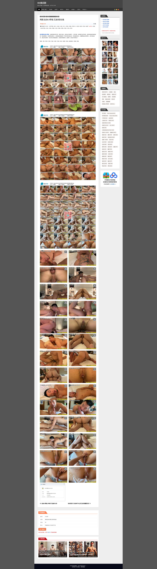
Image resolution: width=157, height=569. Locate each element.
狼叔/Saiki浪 (107, 99)
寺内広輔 (113, 96)
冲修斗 (103, 101)
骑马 (71, 28)
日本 (62, 9)
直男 (79, 9)
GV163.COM (106, 19)
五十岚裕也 (104, 96)
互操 (40, 16)
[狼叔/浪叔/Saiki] (104, 48)
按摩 (51, 9)
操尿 (81, 26)
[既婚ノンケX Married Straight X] (104, 59)
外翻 (70, 26)
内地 (46, 16)
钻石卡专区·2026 (47, 552)
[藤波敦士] (110, 81)
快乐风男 (104, 94)
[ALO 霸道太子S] (115, 59)
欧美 (68, 9)
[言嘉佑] (104, 54)
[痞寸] (110, 59)
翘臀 (110, 149)
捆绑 (110, 134)
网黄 (58, 16)
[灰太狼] (115, 81)
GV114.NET (105, 27)
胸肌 (53, 28)
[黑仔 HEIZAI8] (104, 65)
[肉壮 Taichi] (115, 76)
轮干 (110, 158)
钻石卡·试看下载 (88, 552)
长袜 (68, 28)
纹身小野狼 (43, 28)
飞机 (51, 552)
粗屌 (110, 146)
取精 (74, 9)
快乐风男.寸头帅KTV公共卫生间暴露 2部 (78, 503)
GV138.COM (106, 23)
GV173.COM (106, 21)
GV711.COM (106, 25)
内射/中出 (105, 125)
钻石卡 (49, 532)
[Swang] (115, 43)
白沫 (104, 142)
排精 (78, 26)
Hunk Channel (111, 113)
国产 (57, 9)
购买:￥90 (44, 23)
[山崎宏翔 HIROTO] (104, 43)
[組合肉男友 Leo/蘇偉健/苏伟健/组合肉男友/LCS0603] (110, 48)
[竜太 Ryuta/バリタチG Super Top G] (110, 54)
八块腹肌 (110, 91)
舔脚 (104, 156)
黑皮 (104, 165)
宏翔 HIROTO (104, 91)
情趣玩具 (113, 132)
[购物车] (116, 9)
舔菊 (59, 28)
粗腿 (115, 146)
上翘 (111, 118)
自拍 (56, 28)
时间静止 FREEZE (105, 103)
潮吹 (91, 26)
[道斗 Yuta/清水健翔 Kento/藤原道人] (110, 65)
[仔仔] (104, 76)
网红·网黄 (45, 9)
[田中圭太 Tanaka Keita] (115, 65)
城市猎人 (109, 94)
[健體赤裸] (104, 70)
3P (104, 113)
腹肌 (104, 153)
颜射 (110, 161)
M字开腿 (51, 26)
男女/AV (113, 99)
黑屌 (110, 163)
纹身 (94, 26)
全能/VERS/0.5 (106, 122)
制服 (74, 552)
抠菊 (104, 134)
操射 (104, 137)
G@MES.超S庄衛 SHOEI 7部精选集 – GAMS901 (81, 554)
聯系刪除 (83, 566)
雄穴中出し (112, 103)
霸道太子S (114, 94)
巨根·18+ (74, 26)
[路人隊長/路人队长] (110, 76)
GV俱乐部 (41, 3)
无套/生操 (111, 137)
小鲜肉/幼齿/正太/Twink (108, 130)
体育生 (111, 120)
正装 (111, 139)
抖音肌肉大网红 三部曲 (45, 554)
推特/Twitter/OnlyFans (52, 16)
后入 (64, 26)
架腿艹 (87, 26)
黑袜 (103, 99)
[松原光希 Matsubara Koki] (115, 48)
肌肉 (50, 28)
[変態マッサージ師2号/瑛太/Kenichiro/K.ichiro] (115, 54)
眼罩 (104, 146)
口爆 (61, 26)
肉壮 (47, 28)
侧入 (55, 26)
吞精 (67, 26)
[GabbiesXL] (110, 70)
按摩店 (109, 96)
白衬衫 (110, 142)
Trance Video (113, 115)
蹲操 (62, 28)
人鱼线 (104, 120)
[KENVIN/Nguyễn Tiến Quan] (110, 43)
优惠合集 (44, 16)
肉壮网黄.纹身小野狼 (44, 34)
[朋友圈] (115, 9)
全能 (58, 26)
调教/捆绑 (108, 101)
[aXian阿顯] (115, 70)
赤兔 (115, 91)
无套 (84, 26)
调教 (43, 552)
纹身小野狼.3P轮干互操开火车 (49, 503)
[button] (118, 9)
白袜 (104, 144)
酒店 (65, 28)
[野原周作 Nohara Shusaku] (104, 81)
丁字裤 (104, 118)
